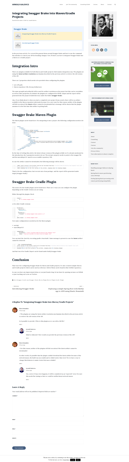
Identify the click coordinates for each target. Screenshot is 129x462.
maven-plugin (51, 280)
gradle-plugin (60, 280)
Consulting (94, 139)
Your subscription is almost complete (102, 154)
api (28, 280)
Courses (95, 4)
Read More (66, 460)
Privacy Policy (95, 151)
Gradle (17, 268)
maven (41, 280)
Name (14, 419)
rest (15, 280)
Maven (79, 266)
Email (14, 429)
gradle (24, 280)
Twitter (34, 274)
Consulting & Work (85, 4)
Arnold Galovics (20, 4)
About (102, 4)
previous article (21, 53)
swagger (19, 280)
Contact (109, 4)
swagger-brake (33, 280)
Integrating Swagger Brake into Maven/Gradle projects (39, 34)
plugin (45, 280)
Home (61, 4)
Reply (20, 324)
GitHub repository (75, 268)
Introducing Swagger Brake (30, 43)
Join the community (71, 4)
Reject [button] (78, 460)
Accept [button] (72, 460)
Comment (15, 396)
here (34, 120)
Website (14, 438)
